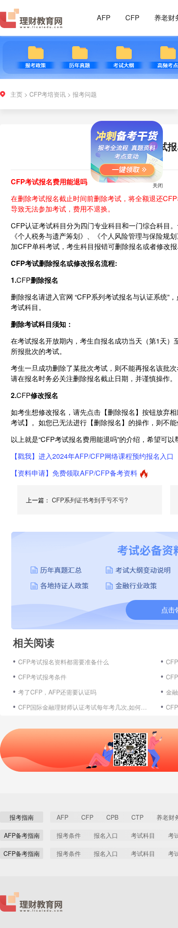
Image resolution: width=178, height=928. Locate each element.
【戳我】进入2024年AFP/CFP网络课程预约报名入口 (92, 456)
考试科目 (143, 835)
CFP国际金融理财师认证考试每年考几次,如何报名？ (85, 707)
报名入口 (106, 835)
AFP (104, 17)
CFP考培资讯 (47, 94)
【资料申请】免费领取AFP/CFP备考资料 (74, 473)
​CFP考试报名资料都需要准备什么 (63, 661)
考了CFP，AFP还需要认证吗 (57, 692)
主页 (16, 94)
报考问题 (85, 94)
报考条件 (69, 835)
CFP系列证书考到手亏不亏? (90, 500)
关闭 (152, 190)
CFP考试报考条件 (42, 676)
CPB (112, 817)
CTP (137, 817)
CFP (132, 17)
